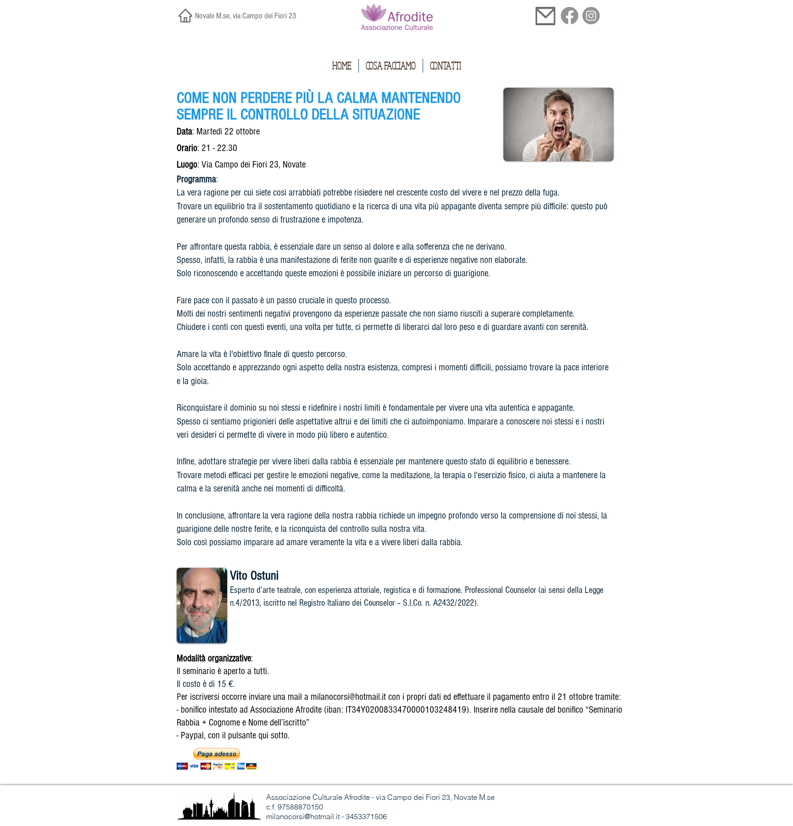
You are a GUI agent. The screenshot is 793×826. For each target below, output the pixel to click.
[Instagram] (591, 15)
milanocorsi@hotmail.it (348, 697)
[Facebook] (569, 15)
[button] (217, 759)
